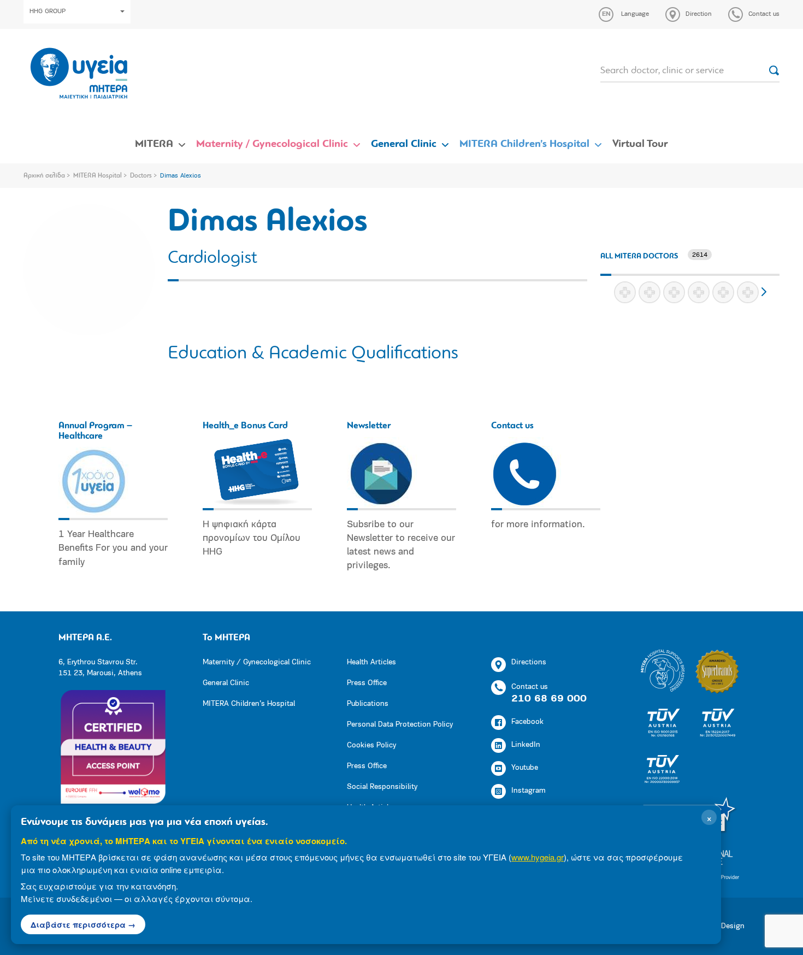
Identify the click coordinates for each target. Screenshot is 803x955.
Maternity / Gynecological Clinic (272, 144)
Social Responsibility (382, 787)
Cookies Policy (371, 745)
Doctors (141, 176)
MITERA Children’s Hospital (524, 144)
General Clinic (403, 144)
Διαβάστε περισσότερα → (83, 924)
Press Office (367, 683)
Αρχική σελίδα (44, 176)
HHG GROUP (47, 11)
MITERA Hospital (97, 176)
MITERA (154, 144)
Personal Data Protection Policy (400, 725)
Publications (367, 704)
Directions (528, 662)
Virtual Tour (640, 144)
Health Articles (371, 662)
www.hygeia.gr (537, 857)
